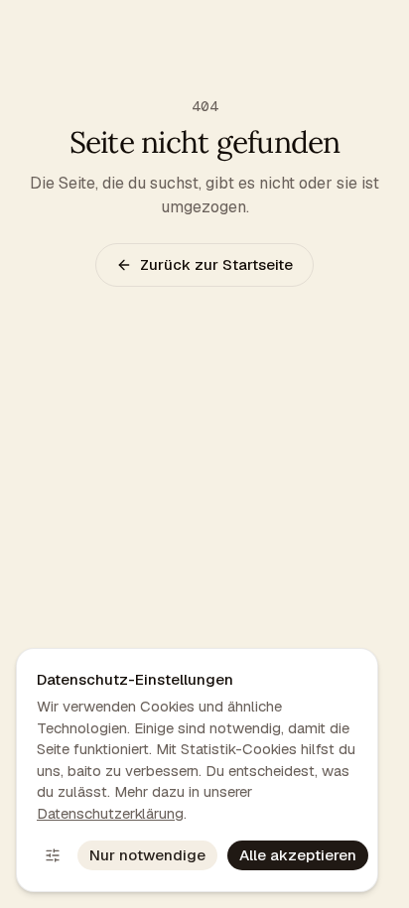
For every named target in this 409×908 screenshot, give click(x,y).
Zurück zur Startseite (216, 264)
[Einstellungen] (52, 855)
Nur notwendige (147, 854)
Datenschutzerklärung (110, 813)
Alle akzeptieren (297, 854)
